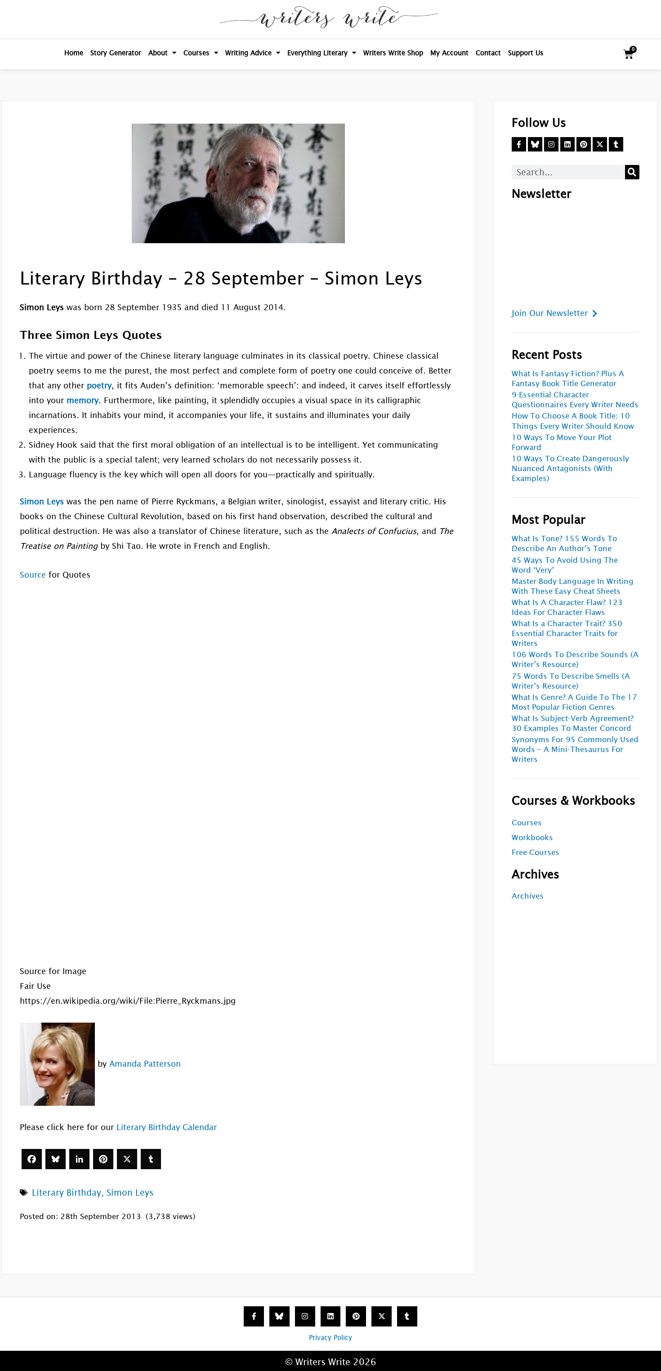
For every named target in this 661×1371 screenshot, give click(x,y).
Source (33, 574)
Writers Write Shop (393, 53)
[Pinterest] (103, 1159)
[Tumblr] (151, 1159)
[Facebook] (32, 1159)
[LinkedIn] (79, 1159)
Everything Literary (317, 53)
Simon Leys (130, 1192)
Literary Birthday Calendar (166, 1127)
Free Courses (535, 852)
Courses (196, 53)
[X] (127, 1159)
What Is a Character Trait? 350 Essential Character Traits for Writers (567, 633)
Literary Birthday (66, 1192)
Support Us (526, 53)
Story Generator (115, 53)
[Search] (632, 172)
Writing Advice (248, 53)
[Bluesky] (55, 1159)
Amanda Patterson (145, 1063)
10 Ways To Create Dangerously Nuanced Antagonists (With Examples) (570, 468)
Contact (488, 53)
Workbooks (532, 837)
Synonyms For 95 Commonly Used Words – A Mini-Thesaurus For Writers (575, 749)
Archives (528, 896)
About (158, 53)
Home (73, 53)
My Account (449, 53)
